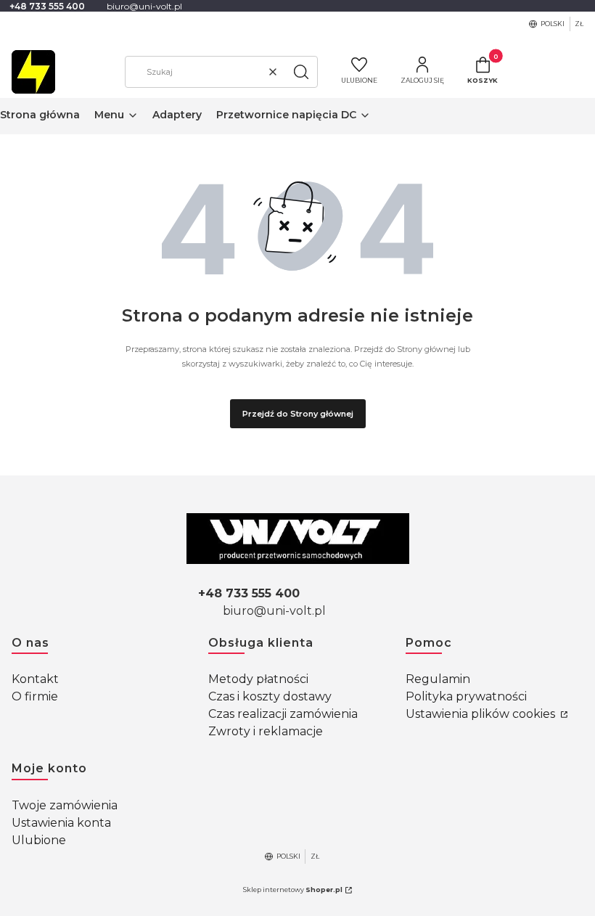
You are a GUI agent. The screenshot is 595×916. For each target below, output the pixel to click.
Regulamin (438, 679)
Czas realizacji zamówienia (283, 714)
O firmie (35, 696)
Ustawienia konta (61, 823)
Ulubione (39, 840)
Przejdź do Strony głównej (297, 414)
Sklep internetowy (292, 889)
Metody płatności (258, 679)
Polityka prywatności (466, 696)
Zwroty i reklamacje (265, 731)
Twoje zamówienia (65, 805)
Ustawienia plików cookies (482, 714)
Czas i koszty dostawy (270, 696)
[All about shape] (297, 538)
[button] (301, 72)
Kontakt (35, 679)
